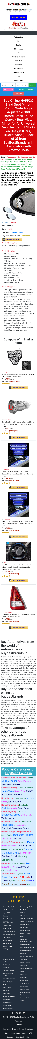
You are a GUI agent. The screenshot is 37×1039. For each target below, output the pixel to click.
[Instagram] (20, 1013)
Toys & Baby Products (27, 968)
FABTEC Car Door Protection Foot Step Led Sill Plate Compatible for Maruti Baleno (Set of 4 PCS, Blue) (18, 523)
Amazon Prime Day (9, 996)
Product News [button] (18, 17)
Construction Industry (18, 1033)
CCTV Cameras (8, 922)
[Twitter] (16, 1013)
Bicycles (5, 916)
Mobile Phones (25, 962)
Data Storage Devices (27, 907)
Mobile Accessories (9, 979)
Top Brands (6, 999)
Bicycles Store (24, 989)
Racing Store (7, 1005)
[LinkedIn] (23, 1013)
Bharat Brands (19, 1029)
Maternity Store (7, 925)
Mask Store (23, 974)
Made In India (7, 987)
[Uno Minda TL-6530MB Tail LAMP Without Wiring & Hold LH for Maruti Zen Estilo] (18, 598)
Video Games (7, 937)
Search (32, 85)
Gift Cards (23, 915)
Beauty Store (7, 928)
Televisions (23, 965)
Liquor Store (24, 927)
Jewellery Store (7, 1002)
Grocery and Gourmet (27, 921)
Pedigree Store (25, 944)
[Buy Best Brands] (18, 3)
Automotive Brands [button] (26, 89)
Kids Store (6, 990)
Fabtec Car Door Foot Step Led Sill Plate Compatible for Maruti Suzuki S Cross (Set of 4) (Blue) (17, 474)
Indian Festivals (25, 930)
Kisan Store (6, 993)
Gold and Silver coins (26, 918)
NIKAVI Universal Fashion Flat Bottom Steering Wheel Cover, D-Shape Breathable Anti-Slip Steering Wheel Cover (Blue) (17, 567)
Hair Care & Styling (9, 934)
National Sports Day (9, 907)
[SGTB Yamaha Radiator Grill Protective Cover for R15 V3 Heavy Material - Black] (18, 359)
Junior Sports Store (9, 931)
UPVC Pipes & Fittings (27, 947)
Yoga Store (23, 959)
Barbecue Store (8, 1008)
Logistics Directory (23, 1037)
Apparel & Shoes (8, 913)
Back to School (7, 940)
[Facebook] (13, 1013)
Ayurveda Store (7, 943)
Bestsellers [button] (18, 94)
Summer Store (24, 983)
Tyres (22, 971)
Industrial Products (8, 970)
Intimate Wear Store (26, 956)
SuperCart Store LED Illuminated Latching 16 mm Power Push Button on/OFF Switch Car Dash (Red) (18, 424)
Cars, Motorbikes (8, 919)
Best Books (7, 1029)
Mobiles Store (24, 924)
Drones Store (24, 986)
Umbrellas (23, 977)
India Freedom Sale (9, 910)
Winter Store (24, 980)
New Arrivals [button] (8, 89)
